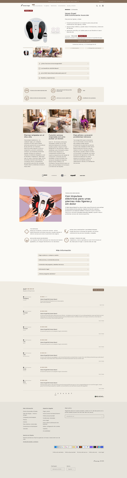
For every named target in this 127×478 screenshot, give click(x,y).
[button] (63, 64)
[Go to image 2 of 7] (38, 52)
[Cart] (103, 6)
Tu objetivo (46, 5)
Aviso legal (46, 420)
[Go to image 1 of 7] (28, 52)
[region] (42, 28)
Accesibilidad (46, 431)
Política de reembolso (58, 452)
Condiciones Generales (49, 418)
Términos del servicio (82, 452)
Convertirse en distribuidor (30, 426)
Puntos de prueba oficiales (30, 411)
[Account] (100, 6)
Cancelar (25, 428)
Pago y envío (46, 411)
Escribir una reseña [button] (98, 289)
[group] (31, 289)
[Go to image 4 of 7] (57, 52)
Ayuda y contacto (71, 5)
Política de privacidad (49, 415)
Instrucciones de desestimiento (51, 413)
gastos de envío (81, 37)
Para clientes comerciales (30, 424)
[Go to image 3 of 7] (47, 52)
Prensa (25, 419)
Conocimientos (62, 5)
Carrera (25, 421)
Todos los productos (37, 5)
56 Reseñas (74, 9)
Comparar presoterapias (29, 417)
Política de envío (93, 452)
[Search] (97, 6)
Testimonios (54, 5)
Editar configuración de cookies (51, 426)
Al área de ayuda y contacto (30, 441)
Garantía (45, 428)
